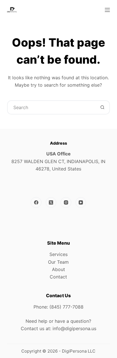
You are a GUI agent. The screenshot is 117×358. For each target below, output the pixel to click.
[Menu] (107, 10)
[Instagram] (65, 202)
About (58, 269)
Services (58, 254)
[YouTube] (81, 202)
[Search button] (102, 107)
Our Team (58, 262)
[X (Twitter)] (51, 202)
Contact (58, 277)
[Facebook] (36, 202)
